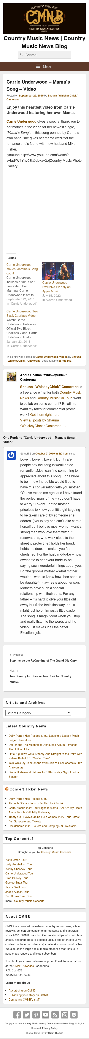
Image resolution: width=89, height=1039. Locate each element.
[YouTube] (45, 1014)
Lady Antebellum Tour (19, 864)
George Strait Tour (16, 882)
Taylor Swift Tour (15, 887)
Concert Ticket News (29, 789)
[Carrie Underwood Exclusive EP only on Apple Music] (58, 271)
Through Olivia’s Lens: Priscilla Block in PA (36, 803)
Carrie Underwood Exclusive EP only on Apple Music (56, 286)
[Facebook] (17, 1014)
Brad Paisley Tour (16, 878)
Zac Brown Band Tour (18, 896)
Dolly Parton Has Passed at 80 (28, 799)
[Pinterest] (36, 1014)
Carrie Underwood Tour (19, 873)
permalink (65, 361)
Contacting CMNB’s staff (24, 999)
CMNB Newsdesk (24, 966)
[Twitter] (26, 1014)
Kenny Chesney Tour (18, 869)
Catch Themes (55, 1032)
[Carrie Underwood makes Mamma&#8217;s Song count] (24, 284)
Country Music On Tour (54, 397)
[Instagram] (64, 1014)
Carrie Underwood (21, 121)
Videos (63, 357)
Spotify (74, 1014)
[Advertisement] (44, 209)
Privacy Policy (50, 1028)
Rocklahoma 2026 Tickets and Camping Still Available (42, 826)
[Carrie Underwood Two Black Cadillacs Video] (24, 328)
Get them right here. (45, 414)
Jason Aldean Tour (17, 892)
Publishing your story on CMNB (28, 995)
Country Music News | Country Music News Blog (44, 42)
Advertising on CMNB (22, 990)
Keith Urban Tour (15, 860)
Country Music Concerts (56, 852)
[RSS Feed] (55, 1014)
